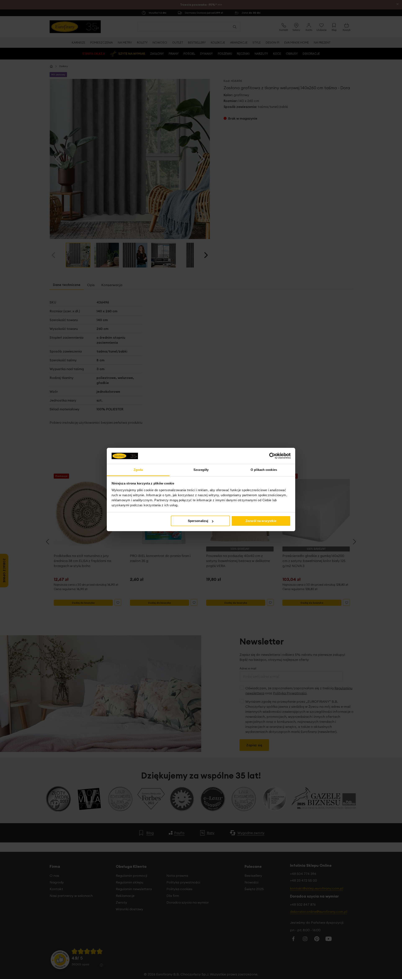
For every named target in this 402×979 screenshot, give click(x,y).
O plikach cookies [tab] (264, 469)
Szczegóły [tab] (201, 469)
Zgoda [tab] (138, 469)
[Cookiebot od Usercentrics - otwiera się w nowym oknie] (272, 456)
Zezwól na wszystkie (261, 521)
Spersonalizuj (198, 521)
